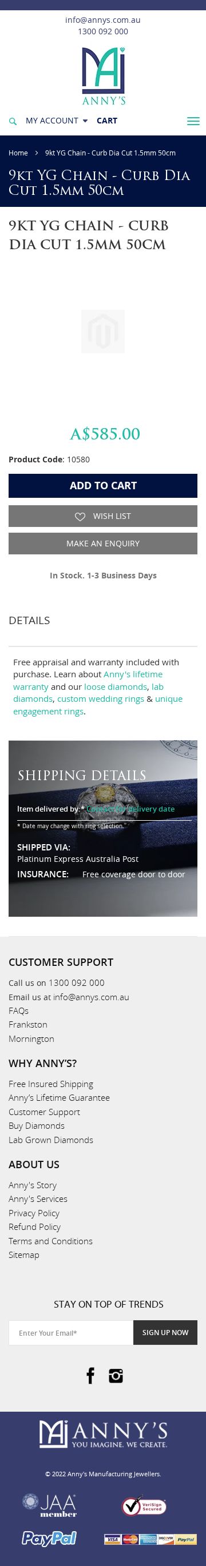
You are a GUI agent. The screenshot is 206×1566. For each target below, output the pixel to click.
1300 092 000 (103, 31)
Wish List (111, 515)
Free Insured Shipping (51, 1083)
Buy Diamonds (37, 1125)
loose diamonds (115, 686)
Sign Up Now (165, 1332)
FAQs (19, 1010)
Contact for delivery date (130, 809)
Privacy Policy (34, 1213)
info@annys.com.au (103, 19)
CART (107, 120)
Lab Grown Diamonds (51, 1139)
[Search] (13, 120)
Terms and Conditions (51, 1241)
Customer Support (44, 1111)
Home (18, 152)
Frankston (28, 1024)
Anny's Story (33, 1185)
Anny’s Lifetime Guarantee (59, 1097)
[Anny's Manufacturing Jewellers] (103, 75)
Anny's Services (38, 1198)
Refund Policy (35, 1226)
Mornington (31, 1038)
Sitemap (24, 1254)
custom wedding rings (100, 698)
